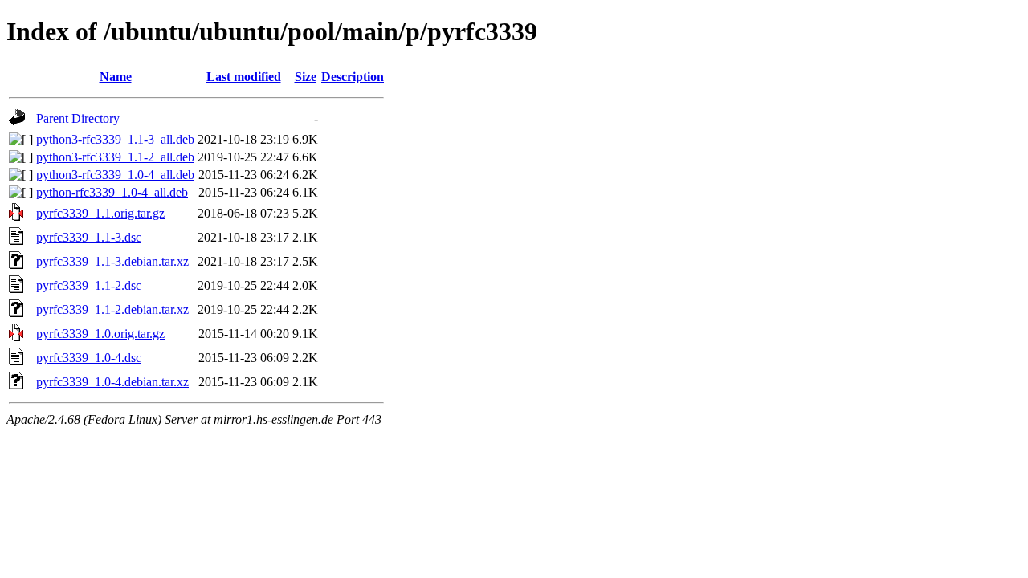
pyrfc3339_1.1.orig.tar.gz (100, 213)
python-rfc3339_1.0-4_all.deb (112, 192)
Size (305, 76)
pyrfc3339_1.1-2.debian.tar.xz (112, 309)
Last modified (243, 76)
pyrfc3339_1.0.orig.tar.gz (100, 333)
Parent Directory (78, 118)
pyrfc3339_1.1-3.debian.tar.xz (112, 261)
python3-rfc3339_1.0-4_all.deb (115, 174)
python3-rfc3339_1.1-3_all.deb (115, 139)
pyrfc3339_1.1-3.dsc (88, 237)
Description (352, 76)
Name (116, 76)
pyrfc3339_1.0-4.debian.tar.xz (112, 382)
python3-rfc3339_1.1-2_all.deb (115, 157)
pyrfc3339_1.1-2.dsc (88, 285)
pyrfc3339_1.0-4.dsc (88, 357)
